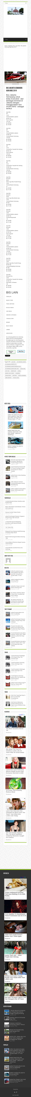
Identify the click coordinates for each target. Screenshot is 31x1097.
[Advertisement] (15, 26)
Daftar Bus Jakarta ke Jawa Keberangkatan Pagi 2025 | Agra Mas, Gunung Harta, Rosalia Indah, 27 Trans (15, 417)
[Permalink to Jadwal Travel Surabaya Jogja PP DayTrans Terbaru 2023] (8, 684)
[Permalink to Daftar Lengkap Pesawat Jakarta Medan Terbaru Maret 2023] (8, 490)
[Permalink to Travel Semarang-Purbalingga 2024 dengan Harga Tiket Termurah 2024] (8, 657)
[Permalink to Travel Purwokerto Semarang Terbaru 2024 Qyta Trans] (8, 664)
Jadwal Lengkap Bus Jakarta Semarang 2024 (15, 446)
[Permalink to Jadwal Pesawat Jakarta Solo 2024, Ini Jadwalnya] (8, 614)
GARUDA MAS (9, 333)
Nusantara (18, 373)
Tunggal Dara (16, 377)
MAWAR (8, 322)
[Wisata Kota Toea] (15, 13)
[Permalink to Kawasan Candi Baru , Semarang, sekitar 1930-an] (7, 1025)
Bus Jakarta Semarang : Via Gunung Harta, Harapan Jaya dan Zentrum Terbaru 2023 (17, 601)
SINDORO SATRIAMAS (11, 315)
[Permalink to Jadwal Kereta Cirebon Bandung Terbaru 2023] (8, 477)
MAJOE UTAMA (9, 300)
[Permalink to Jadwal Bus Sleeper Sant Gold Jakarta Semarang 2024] (8, 588)
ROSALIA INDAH (10, 307)
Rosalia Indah (8, 375)
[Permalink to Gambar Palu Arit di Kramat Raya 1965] (7, 1018)
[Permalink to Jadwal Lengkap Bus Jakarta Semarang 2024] (15, 440)
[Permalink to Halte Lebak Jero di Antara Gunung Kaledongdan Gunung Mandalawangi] (8, 483)
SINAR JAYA (8, 296)
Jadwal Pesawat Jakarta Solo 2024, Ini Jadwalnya (17, 1066)
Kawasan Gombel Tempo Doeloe (12, 512)
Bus (14, 45)
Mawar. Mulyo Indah (9, 373)
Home (6, 45)
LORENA (8, 329)
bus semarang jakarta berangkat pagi (13, 366)
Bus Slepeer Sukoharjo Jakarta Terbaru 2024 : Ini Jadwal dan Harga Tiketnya (18, 594)
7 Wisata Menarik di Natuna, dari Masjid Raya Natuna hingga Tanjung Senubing (17, 1012)
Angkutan (10, 45)
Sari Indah (15, 375)
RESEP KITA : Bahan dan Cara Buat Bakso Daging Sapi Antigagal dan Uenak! (18, 1038)
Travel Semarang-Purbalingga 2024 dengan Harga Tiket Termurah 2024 (18, 657)
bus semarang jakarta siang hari (12, 368)
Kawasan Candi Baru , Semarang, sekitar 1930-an (17, 1023)
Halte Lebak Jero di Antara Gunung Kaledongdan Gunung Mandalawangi (18, 483)
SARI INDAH (9, 311)
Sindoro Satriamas (22, 375)
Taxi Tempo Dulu (9, 527)
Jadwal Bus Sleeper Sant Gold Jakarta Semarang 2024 (18, 1080)
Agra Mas (18, 45)
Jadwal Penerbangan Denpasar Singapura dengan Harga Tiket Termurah (18, 620)
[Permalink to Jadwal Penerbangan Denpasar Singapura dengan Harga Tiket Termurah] (8, 621)
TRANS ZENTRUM (10, 303)
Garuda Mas (22, 368)
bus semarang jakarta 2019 (10, 364)
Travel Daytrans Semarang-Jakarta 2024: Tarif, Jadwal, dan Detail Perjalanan (18, 677)
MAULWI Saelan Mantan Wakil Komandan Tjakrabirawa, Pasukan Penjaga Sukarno (18, 461)
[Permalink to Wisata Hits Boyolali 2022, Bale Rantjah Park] (7, 1031)
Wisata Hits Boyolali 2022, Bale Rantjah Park (17, 1030)
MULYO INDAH (9, 325)
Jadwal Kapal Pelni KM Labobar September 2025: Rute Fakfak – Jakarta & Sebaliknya (15, 432)
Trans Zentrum (8, 377)
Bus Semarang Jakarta (21, 361)
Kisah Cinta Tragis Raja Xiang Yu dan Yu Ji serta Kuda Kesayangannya (18, 697)
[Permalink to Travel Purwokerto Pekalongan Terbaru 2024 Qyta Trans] (8, 671)
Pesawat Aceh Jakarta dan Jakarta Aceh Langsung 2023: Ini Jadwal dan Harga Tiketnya (18, 627)
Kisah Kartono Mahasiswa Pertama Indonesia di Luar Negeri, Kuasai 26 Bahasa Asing (18, 704)
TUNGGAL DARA (10, 318)
